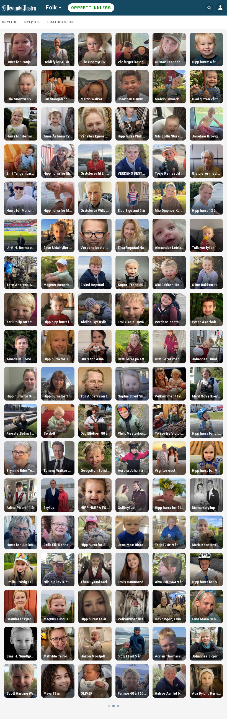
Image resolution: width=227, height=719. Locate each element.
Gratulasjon (60, 22)
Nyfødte (32, 22)
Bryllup (10, 22)
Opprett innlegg (91, 8)
